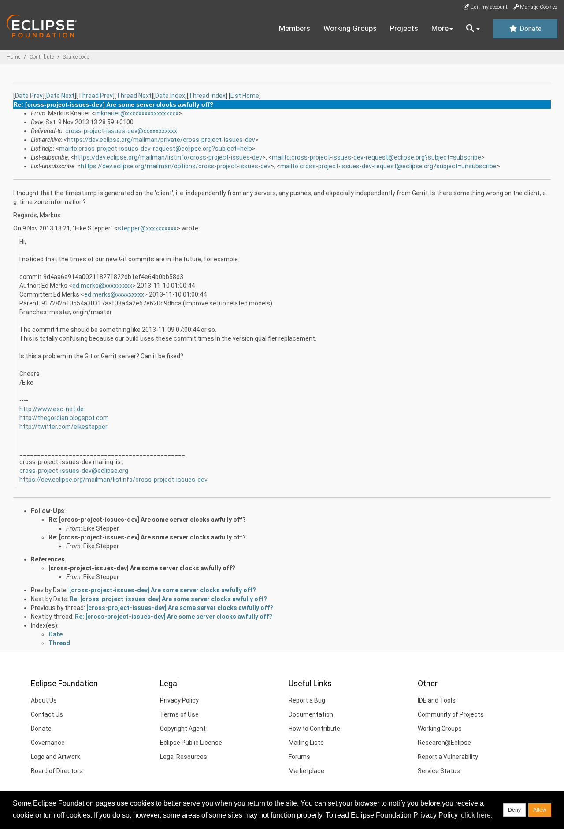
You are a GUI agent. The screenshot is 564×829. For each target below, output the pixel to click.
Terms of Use (179, 714)
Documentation (311, 714)
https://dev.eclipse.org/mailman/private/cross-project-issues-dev (161, 139)
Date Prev (29, 95)
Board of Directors (57, 770)
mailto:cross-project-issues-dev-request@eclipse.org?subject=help (155, 148)
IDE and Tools (437, 700)
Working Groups (350, 28)
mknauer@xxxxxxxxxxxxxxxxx (136, 113)
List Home (244, 95)
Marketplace (306, 770)
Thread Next (134, 95)
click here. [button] (477, 815)
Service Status (439, 770)
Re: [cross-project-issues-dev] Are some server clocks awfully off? (147, 519)
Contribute (42, 57)
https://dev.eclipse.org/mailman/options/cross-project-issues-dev (176, 166)
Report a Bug (307, 700)
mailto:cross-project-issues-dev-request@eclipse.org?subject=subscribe (376, 157)
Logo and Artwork (55, 756)
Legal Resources (183, 756)
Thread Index (207, 95)
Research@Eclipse (444, 742)
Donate (530, 29)
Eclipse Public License (191, 742)
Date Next (60, 95)
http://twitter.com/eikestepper (63, 426)
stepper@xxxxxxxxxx (147, 228)
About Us (44, 700)
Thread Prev (95, 95)
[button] (473, 28)
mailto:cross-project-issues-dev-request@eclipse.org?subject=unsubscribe (388, 166)
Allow (539, 810)
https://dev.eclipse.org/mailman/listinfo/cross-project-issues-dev (168, 157)
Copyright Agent (183, 728)
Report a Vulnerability (448, 756)
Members (294, 28)
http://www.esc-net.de (51, 409)
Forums (299, 756)
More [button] (440, 28)
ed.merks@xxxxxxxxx (102, 285)
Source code (76, 57)
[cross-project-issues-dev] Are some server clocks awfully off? (141, 568)
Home (13, 57)
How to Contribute (314, 728)
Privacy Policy (179, 700)
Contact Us (47, 714)
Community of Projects (451, 714)
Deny (514, 810)
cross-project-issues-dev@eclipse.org (73, 470)
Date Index (170, 95)
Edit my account (488, 7)
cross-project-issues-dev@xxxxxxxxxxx (121, 130)
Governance (48, 742)
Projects (404, 28)
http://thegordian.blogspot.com (64, 417)
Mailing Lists (306, 742)
